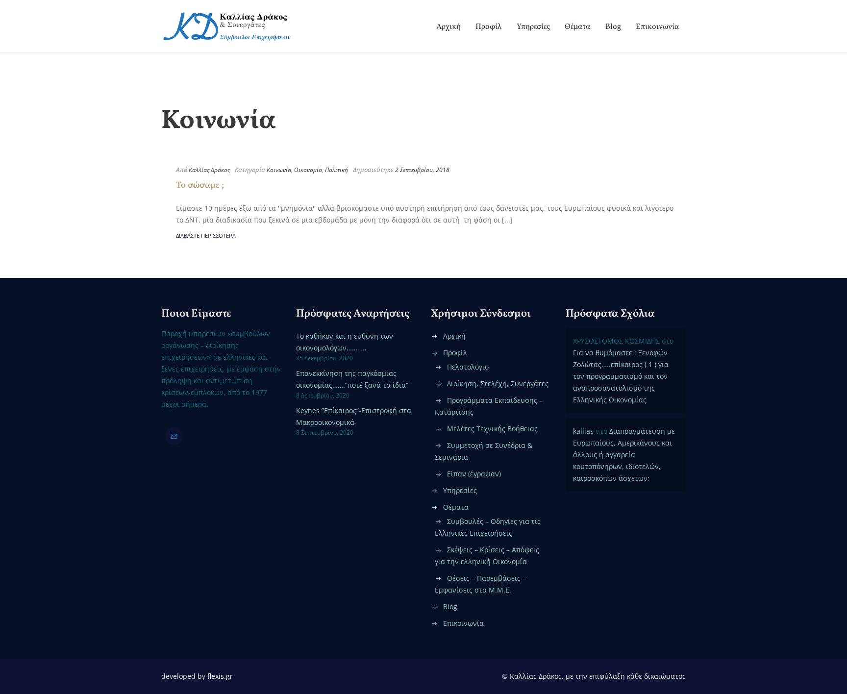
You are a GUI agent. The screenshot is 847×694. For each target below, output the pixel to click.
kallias (583, 431)
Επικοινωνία (657, 27)
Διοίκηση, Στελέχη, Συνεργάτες (497, 383)
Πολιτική (336, 170)
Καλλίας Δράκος (209, 170)
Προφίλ (488, 27)
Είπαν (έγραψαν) (474, 473)
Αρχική (448, 27)
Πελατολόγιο (468, 367)
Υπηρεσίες (533, 27)
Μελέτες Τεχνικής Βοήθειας (492, 428)
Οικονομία (308, 170)
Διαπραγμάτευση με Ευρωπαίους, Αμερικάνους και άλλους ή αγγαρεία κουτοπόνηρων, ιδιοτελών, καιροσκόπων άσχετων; (624, 454)
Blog (613, 27)
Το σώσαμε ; (200, 185)
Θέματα (578, 27)
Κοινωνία (279, 170)
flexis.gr (220, 676)
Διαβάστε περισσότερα (206, 235)
